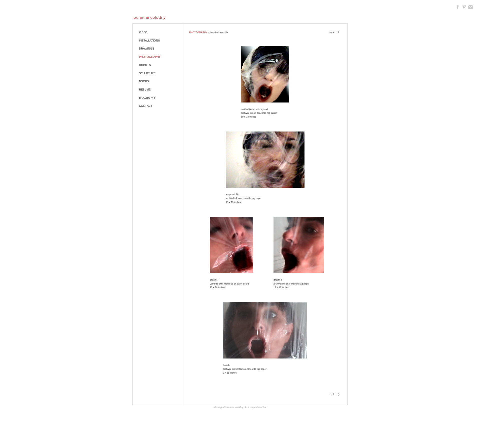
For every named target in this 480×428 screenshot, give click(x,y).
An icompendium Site (255, 407)
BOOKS (144, 81)
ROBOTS (145, 65)
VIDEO (143, 32)
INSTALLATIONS (149, 40)
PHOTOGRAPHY (149, 56)
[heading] (149, 17)
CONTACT (145, 105)
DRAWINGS (146, 48)
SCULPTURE (147, 73)
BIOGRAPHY (147, 97)
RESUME (144, 89)
